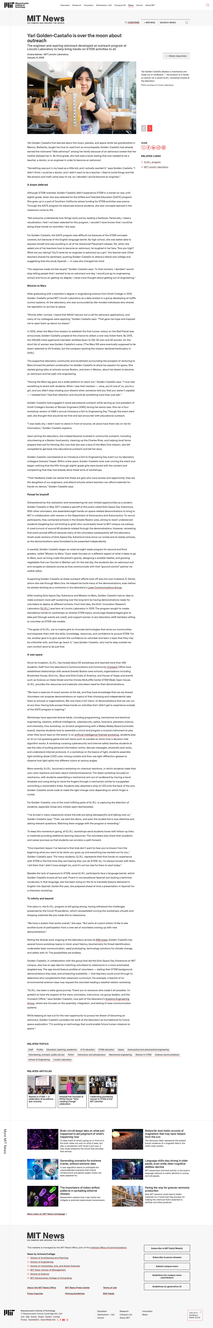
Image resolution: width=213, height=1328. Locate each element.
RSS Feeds (108, 1293)
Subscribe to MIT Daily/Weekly (167, 1248)
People (41, 1317)
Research (76, 5)
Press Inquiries (35, 1293)
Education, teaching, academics (62, 1049)
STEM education (106, 1049)
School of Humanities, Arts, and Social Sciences (55, 1266)
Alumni (139, 5)
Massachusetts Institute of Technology (38, 1311)
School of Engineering (39, 1059)
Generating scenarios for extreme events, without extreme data (80, 1162)
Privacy (24, 1320)
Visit (23, 1317)
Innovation (88, 5)
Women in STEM (143, 1054)
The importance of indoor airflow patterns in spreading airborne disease (80, 1190)
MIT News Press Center (77, 1287)
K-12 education (88, 1049)
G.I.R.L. (45, 608)
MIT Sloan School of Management (48, 1270)
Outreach (112, 666)
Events (34, 1317)
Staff (30, 1049)
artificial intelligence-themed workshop (97, 734)
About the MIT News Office (41, 1287)
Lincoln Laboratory (62, 1059)
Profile (40, 1049)
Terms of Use (110, 1287)
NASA (71, 1054)
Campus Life (120, 5)
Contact (56, 1317)
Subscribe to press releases (167, 1257)
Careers (48, 1317)
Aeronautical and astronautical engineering (148, 1049)
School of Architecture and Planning (49, 1257)
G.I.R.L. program (152, 162)
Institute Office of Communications (108, 1247)
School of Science (39, 1274)
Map (28, 1317)
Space (121, 1049)
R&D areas (101, 939)
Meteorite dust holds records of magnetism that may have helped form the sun (165, 1134)
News (131, 5)
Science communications (167, 1054)
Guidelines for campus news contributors (167, 1276)
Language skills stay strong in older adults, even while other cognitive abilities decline (166, 1163)
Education (65, 5)
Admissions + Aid (104, 5)
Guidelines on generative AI (167, 1286)
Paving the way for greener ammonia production (167, 1189)
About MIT (150, 5)
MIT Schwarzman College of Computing (51, 1278)
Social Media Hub (48, 1320)
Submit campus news (167, 1266)
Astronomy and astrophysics (91, 1054)
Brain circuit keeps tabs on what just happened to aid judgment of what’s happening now (82, 1134)
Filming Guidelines (75, 1293)
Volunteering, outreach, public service (46, 1054)
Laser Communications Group (105, 587)
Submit (187, 22)
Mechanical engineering (120, 1054)
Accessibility (33, 1320)
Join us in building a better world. (194, 1315)
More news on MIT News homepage (46, 1214)
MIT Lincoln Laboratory (156, 167)
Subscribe (133, 22)
